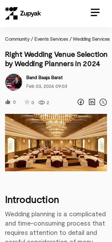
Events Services (51, 39)
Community (19, 39)
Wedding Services (91, 39)
